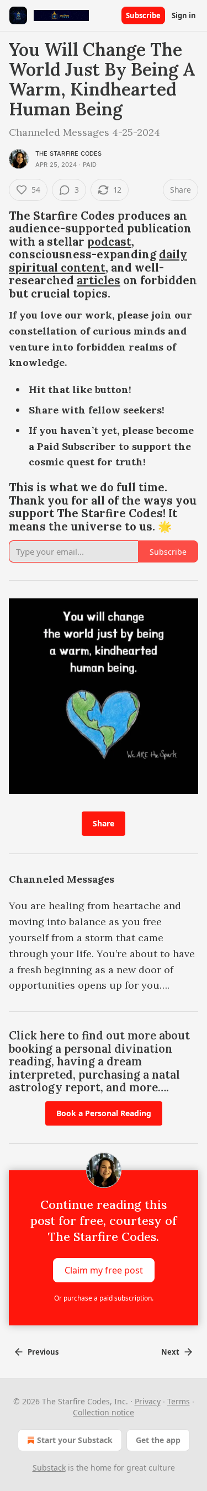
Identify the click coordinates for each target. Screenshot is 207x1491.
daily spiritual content (98, 260)
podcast (109, 242)
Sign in (184, 15)
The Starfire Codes (68, 153)
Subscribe (143, 15)
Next (170, 1352)
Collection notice (103, 1412)
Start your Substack (75, 1440)
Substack (49, 1467)
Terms (178, 1401)
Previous (43, 1352)
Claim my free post (104, 1270)
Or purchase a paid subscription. (103, 1298)
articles (98, 280)
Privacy (148, 1401)
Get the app (158, 1440)
